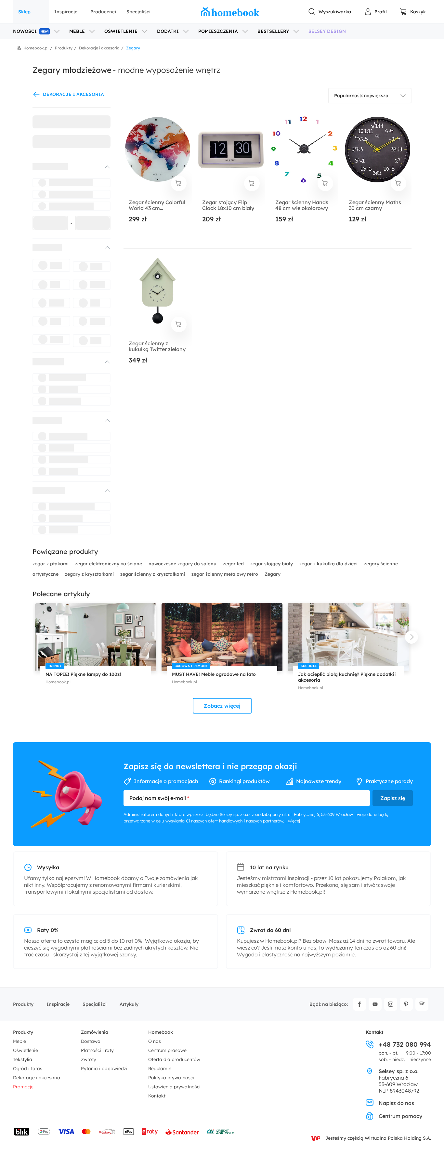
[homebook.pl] (230, 11)
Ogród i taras (27, 1068)
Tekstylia (22, 1059)
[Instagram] (390, 1004)
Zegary (273, 574)
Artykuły (129, 1004)
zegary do (182, 564)
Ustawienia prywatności (174, 1087)
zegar (233, 564)
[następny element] (411, 637)
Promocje (23, 1087)
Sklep (24, 12)
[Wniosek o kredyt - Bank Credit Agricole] (220, 1131)
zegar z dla (328, 564)
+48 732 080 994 (405, 1044)
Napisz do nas (396, 1103)
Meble (19, 1041)
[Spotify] (421, 1004)
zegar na (108, 564)
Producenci (103, 12)
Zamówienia (94, 1032)
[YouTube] (375, 1004)
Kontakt (156, 1096)
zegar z (51, 564)
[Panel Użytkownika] (375, 11)
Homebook (160, 1032)
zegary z (89, 574)
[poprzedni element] (32, 637)
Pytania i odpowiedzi (104, 1068)
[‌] (66, 167)
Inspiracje (65, 12)
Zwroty (88, 1059)
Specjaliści (138, 12)
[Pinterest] (406, 1004)
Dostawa (90, 1041)
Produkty (23, 1004)
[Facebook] (359, 1004)
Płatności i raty (97, 1050)
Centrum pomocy (400, 1116)
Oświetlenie (25, 1050)
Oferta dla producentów (174, 1059)
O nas (154, 1041)
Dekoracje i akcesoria (36, 1078)
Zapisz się (392, 798)
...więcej (292, 820)
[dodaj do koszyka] (179, 183)
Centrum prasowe (167, 1050)
